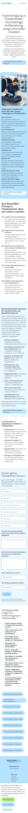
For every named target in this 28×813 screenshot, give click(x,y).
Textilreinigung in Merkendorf (13, 738)
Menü (22, 3)
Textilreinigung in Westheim (12, 725)
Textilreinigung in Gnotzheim (13, 750)
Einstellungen (7, 809)
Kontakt (14, 781)
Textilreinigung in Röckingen (12, 694)
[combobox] (14, 577)
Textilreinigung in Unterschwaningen (9, 700)
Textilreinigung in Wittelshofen (13, 731)
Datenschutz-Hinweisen (11, 793)
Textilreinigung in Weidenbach (13, 713)
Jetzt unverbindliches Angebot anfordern (13, 62)
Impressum (4, 795)
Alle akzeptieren (8, 799)
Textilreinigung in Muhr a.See (13, 719)
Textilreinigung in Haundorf (12, 744)
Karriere (14, 777)
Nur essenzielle (8, 804)
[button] (14, 625)
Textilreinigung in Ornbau (12, 707)
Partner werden (14, 768)
